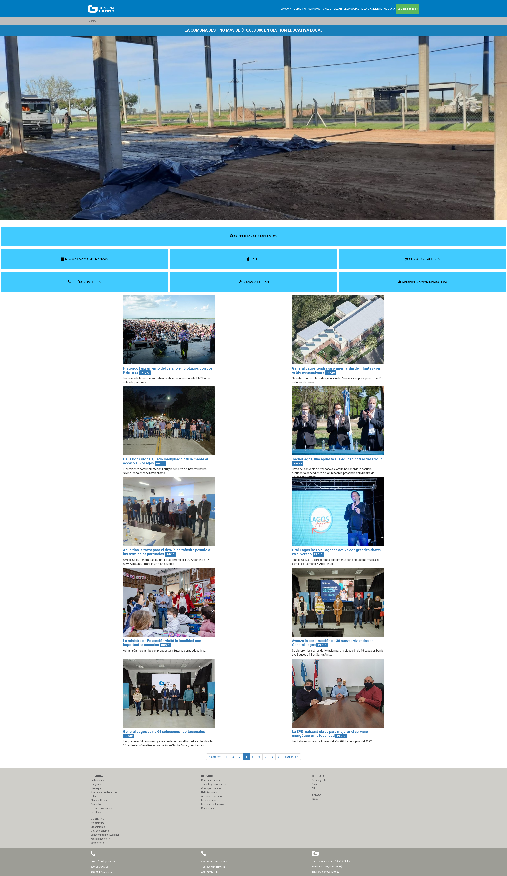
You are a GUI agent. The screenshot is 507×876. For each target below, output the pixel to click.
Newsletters (97, 842)
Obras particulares (211, 788)
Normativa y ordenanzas (104, 792)
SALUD (255, 259)
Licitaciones (97, 780)
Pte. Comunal (98, 823)
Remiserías (207, 808)
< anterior (215, 756)
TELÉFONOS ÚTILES (86, 282)
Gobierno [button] (300, 8)
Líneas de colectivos (212, 804)
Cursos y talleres (321, 780)
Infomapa (96, 788)
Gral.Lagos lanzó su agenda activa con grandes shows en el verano (336, 552)
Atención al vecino (211, 796)
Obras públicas (99, 800)
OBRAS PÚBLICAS (255, 282)
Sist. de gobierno (100, 831)
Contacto (96, 804)
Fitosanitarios (208, 800)
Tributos (95, 796)
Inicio (315, 799)
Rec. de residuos (210, 780)
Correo (315, 784)
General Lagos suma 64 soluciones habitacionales (164, 731)
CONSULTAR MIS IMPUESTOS (255, 236)
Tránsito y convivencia (213, 784)
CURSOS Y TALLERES (424, 259)
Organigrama (98, 827)
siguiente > (291, 756)
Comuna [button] (285, 8)
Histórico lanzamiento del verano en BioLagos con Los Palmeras (168, 370)
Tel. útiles (96, 812)
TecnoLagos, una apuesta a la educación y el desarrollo (337, 459)
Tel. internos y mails (101, 808)
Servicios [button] (314, 8)
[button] (38, 122)
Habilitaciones (209, 792)
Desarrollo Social (346, 8)
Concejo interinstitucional (105, 834)
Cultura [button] (389, 8)
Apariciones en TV (101, 838)
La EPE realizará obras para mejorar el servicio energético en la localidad (330, 733)
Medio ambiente (371, 8)
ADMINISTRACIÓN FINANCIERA (424, 282)
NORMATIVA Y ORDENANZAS (86, 259)
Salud (327, 8)
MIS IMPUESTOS (409, 9)
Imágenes (96, 784)
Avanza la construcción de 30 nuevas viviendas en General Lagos (332, 643)
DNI (313, 788)
